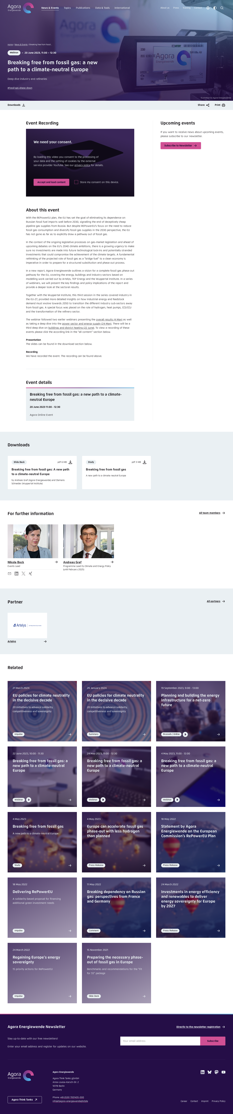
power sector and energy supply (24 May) (86, 323)
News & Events (50, 8)
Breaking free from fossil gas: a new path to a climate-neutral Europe (40, 765)
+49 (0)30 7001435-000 (72, 1097)
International (122, 8)
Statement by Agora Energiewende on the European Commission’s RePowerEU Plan (189, 831)
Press (176, 8)
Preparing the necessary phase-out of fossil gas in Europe (115, 960)
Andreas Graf (72, 562)
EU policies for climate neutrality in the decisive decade (41, 698)
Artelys (12, 641)
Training (187, 8)
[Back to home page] (21, 8)
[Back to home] (25, 1075)
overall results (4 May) (109, 319)
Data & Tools (102, 8)
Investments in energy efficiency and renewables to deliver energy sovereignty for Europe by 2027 (190, 899)
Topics (67, 8)
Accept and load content (51, 182)
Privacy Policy (218, 1101)
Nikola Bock (16, 562)
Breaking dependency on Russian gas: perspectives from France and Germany (116, 896)
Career (184, 1101)
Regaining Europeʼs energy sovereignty (36, 960)
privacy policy (82, 165)
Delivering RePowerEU (33, 892)
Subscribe (212, 1041)
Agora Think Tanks (22, 1099)
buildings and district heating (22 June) (71, 328)
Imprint (204, 1101)
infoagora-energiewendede (70, 1101)
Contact (198, 8)
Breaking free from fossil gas (38, 826)
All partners (213, 601)
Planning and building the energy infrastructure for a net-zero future (190, 700)
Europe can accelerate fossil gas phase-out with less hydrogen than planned (115, 831)
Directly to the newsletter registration (198, 1027)
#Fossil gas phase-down (20, 88)
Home (10, 45)
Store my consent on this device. (99, 182)
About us (164, 8)
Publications (83, 8)
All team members (209, 513)
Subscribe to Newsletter (178, 145)
